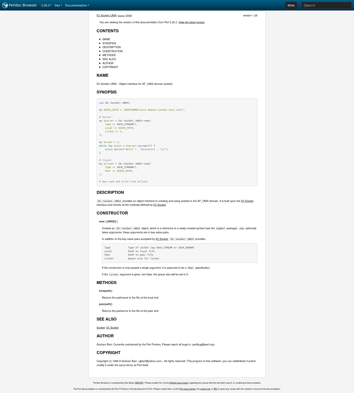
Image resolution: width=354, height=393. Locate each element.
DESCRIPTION (112, 47)
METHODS (109, 55)
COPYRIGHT (110, 67)
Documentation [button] (76, 5)
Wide (291, 5)
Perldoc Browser (22, 5)
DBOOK (139, 382)
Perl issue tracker (187, 388)
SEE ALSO (109, 59)
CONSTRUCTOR (113, 51)
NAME (106, 39)
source (121, 15)
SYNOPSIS (109, 43)
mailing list (205, 388)
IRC (215, 388)
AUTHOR (108, 63)
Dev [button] (57, 5)
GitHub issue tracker (179, 382)
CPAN (128, 15)
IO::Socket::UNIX (107, 15)
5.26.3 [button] (45, 5)
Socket (101, 327)
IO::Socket (247, 201)
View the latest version (191, 22)
